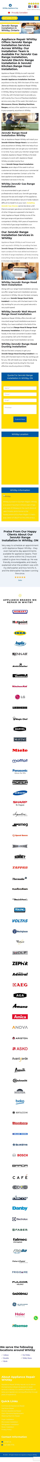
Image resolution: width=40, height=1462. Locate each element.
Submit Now (20, 419)
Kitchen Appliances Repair (11, 1411)
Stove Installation (7, 1427)
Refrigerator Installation (10, 1424)
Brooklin (6, 1358)
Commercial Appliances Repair (12, 1406)
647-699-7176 (9, 1445)
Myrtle (5, 1361)
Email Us (7, 1442)
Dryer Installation (7, 1419)
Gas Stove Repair (7, 1408)
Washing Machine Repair (10, 1416)
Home (3, 21)
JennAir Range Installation (13, 21)
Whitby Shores (27, 1358)
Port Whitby (26, 1355)
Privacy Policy (6, 1429)
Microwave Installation (9, 1422)
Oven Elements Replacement (12, 1413)
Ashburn (6, 1355)
